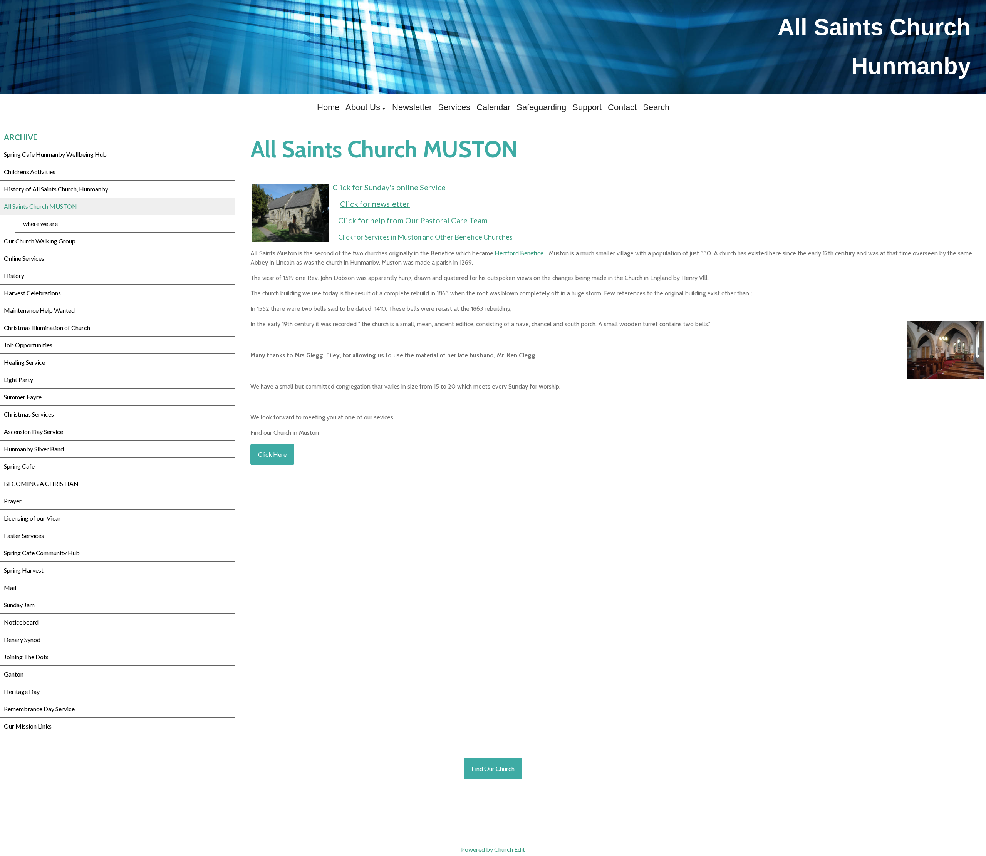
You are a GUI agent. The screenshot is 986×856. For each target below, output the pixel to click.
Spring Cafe (19, 466)
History (14, 275)
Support (587, 107)
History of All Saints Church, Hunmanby (56, 189)
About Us (362, 107)
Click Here (272, 454)
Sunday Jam (19, 604)
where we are (40, 223)
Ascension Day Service (33, 431)
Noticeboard (21, 622)
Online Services (24, 258)
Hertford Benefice (518, 252)
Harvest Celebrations (32, 293)
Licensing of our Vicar (32, 518)
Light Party (18, 379)
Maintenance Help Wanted (39, 310)
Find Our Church (493, 768)
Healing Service (24, 362)
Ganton (13, 674)
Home (328, 107)
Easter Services (24, 535)
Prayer (13, 500)
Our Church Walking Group (39, 241)
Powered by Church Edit (493, 849)
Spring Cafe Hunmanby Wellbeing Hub (55, 154)
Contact (622, 107)
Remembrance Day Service (39, 708)
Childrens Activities (29, 171)
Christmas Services (29, 414)
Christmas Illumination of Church (47, 327)
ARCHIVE (20, 137)
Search (656, 107)
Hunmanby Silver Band (34, 448)
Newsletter (412, 107)
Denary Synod (22, 639)
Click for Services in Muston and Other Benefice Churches (425, 237)
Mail (10, 587)
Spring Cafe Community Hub (42, 552)
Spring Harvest (24, 570)
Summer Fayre (23, 396)
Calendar (493, 107)
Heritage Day (22, 691)
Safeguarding (541, 107)
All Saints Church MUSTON (40, 206)
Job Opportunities (28, 344)
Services (454, 107)
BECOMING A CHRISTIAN (41, 483)
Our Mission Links (28, 726)
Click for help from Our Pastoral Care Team (413, 220)
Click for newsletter (375, 203)
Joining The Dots (26, 656)
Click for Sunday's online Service (389, 187)
